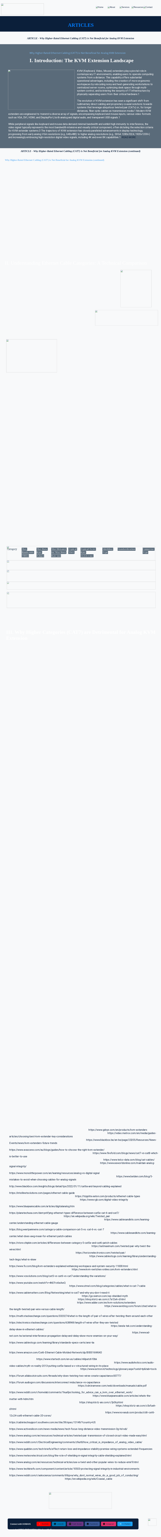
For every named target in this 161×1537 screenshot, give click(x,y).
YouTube (45, 1524)
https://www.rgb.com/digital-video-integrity (104, 1199)
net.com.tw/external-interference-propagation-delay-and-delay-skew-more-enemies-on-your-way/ (63, 1335)
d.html (12, 1409)
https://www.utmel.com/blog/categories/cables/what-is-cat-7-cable (107, 1285)
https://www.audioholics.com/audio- (134, 1362)
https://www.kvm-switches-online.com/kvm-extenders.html (105, 1269)
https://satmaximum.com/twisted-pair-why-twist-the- (121, 1246)
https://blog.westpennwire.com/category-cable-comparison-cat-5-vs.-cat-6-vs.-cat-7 (56, 1229)
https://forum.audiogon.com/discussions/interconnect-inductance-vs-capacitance (54, 1382)
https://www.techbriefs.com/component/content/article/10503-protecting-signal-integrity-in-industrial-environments (74, 1468)
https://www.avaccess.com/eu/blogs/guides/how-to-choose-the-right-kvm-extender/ (57, 1149)
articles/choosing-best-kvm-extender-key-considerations (41, 1136)
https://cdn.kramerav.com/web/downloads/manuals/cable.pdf (112, 1385)
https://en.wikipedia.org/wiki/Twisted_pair (87, 1216)
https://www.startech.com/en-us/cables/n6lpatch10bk (66, 1359)
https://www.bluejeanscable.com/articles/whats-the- (122, 1395)
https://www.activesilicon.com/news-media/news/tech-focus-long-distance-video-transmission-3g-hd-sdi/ (68, 1428)
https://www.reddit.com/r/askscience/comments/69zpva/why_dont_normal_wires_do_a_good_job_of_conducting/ (74, 1475)
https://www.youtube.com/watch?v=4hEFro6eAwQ (37, 1282)
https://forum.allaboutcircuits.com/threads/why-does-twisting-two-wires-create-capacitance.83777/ (65, 1375)
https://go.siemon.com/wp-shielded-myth (105, 1296)
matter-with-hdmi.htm (21, 1399)
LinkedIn (60, 1524)
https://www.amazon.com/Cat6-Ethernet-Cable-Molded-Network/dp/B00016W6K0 (55, 1352)
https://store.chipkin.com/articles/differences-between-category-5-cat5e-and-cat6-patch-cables (63, 1242)
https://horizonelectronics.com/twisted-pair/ (101, 1252)
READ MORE (129, 137)
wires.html (15, 1249)
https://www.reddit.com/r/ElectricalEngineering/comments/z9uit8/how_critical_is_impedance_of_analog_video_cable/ (75, 1442)
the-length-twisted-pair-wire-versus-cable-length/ (36, 1309)
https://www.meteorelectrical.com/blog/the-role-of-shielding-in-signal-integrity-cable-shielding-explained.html (70, 1455)
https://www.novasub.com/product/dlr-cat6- (130, 1412)
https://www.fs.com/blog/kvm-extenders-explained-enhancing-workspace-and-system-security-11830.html (68, 1266)
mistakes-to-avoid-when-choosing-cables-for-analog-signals (42, 1179)
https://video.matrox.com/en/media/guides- (132, 1133)
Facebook (94, 1524)
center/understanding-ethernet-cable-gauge (33, 1222)
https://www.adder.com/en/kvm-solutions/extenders (106, 1302)
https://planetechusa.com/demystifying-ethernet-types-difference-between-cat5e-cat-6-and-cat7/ (64, 1212)
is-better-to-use (18, 1156)
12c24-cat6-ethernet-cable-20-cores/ (30, 1415)
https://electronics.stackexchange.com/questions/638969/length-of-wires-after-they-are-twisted (63, 1322)
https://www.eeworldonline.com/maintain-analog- (127, 1163)
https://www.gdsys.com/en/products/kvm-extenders (118, 1129)
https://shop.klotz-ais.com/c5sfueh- (136, 1405)
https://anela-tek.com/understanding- (131, 1325)
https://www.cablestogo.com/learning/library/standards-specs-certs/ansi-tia (51, 1342)
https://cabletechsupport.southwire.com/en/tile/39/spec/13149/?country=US (52, 1422)
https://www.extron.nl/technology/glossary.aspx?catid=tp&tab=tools (118, 1369)
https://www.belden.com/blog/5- (134, 1176)
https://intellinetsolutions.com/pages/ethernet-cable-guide (42, 1192)
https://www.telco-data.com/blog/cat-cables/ (129, 1159)
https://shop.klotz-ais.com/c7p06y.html (101, 1402)
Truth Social (76, 1524)
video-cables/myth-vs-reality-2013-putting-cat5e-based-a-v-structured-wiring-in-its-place (58, 1365)
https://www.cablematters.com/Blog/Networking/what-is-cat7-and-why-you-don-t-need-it (59, 1292)
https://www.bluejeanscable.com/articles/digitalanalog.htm (42, 1206)
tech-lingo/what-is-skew (22, 1259)
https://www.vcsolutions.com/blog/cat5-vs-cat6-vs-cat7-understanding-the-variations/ (57, 1276)
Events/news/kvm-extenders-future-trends (33, 1143)
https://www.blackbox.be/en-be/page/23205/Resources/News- (121, 1139)
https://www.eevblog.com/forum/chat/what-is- (131, 1305)
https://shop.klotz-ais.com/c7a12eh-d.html (101, 1299)
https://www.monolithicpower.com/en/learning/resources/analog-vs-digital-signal (54, 1172)
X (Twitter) (126, 1524)
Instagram (110, 1524)
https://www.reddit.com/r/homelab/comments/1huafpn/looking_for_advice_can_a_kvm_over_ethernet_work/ (71, 1392)
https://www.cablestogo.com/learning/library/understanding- (122, 1256)
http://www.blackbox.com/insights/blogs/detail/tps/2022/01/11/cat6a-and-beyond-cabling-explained (65, 1186)
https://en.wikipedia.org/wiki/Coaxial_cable (88, 1478)
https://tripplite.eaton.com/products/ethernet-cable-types (107, 1196)
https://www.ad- (141, 1332)
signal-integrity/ (18, 1166)
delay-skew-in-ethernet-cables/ (26, 1329)
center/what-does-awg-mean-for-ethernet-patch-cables (40, 1236)
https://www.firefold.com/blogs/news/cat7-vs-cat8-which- (125, 1153)
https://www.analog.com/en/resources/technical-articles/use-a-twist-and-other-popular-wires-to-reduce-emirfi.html (74, 1462)
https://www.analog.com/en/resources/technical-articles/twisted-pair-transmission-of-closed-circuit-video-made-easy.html (78, 1435)
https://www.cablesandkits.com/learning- (127, 1219)
